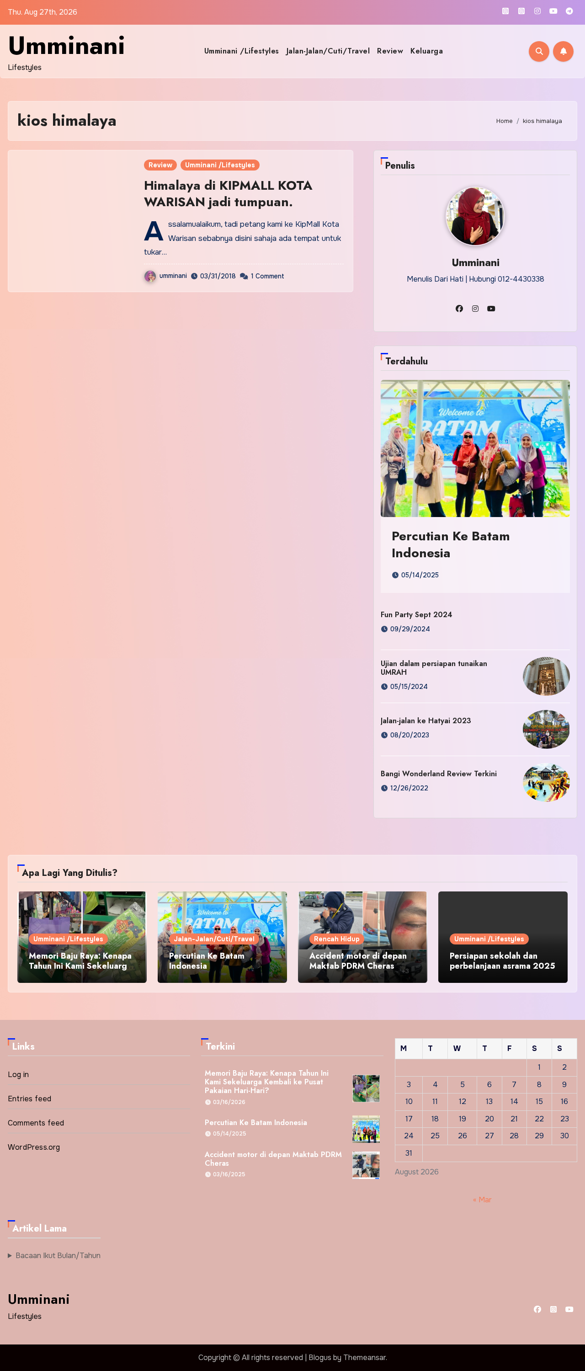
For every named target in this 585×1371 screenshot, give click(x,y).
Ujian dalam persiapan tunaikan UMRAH (434, 667)
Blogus (319, 1357)
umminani (173, 276)
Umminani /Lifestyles (241, 51)
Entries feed (29, 1099)
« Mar (482, 1199)
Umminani (66, 45)
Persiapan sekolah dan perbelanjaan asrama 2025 (502, 961)
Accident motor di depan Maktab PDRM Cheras (358, 961)
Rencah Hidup (337, 939)
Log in (18, 1074)
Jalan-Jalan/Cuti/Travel (328, 51)
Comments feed (36, 1123)
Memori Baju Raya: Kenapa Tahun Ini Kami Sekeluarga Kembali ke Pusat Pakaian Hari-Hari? (80, 971)
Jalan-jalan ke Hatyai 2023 (426, 720)
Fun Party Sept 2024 (416, 614)
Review (390, 51)
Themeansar (364, 1357)
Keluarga (426, 51)
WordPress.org (34, 1147)
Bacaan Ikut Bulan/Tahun (58, 1255)
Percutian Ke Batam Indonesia (451, 544)
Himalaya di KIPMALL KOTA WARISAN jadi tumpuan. (228, 193)
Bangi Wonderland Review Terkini (439, 773)
